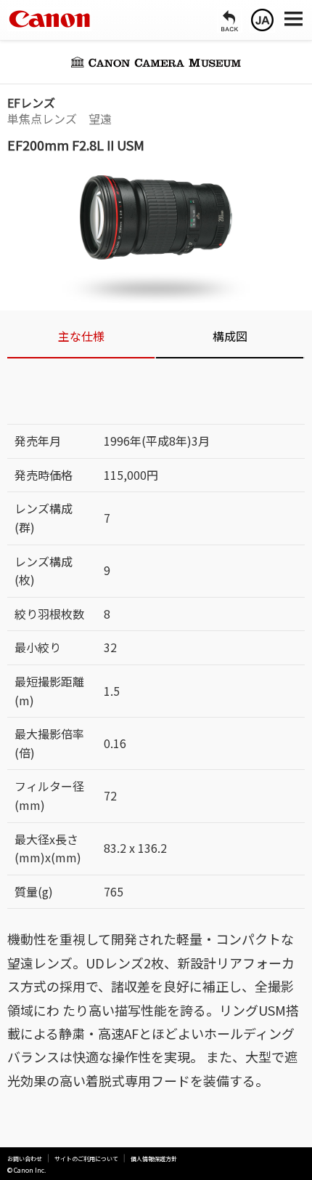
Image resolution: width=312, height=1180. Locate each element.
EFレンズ (31, 102)
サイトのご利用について (86, 1159)
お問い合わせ (24, 1159)
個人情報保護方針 (154, 1159)
